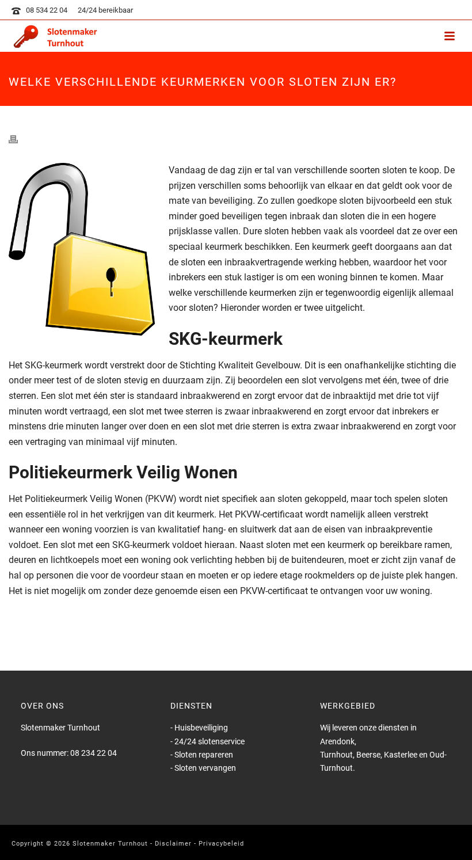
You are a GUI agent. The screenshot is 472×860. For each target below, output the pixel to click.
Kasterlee (401, 754)
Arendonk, (338, 741)
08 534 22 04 (46, 10)
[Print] (19, 139)
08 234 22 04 (93, 753)
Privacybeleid (221, 843)
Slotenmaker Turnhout (110, 843)
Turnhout (336, 754)
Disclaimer (173, 843)
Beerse (368, 754)
